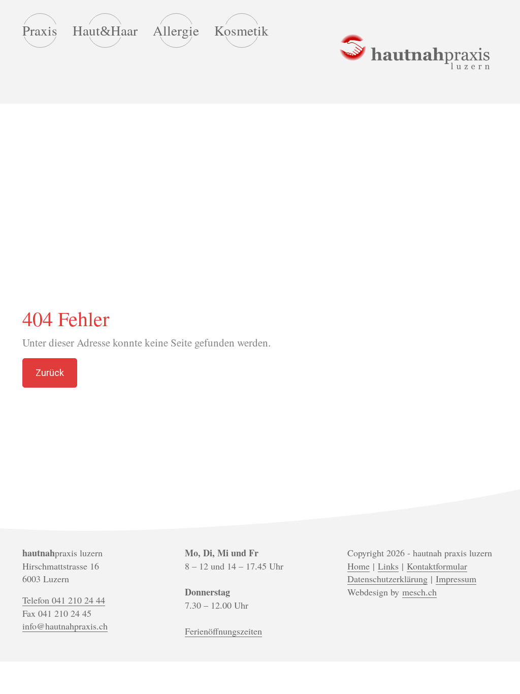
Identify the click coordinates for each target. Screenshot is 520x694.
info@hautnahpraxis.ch (65, 626)
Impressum (456, 579)
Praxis (39, 30)
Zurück (50, 372)
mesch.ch (419, 592)
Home (358, 566)
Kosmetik (241, 30)
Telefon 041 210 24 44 (63, 600)
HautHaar (105, 30)
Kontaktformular (437, 566)
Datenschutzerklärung (387, 579)
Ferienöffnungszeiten (223, 631)
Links (388, 566)
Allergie (176, 30)
